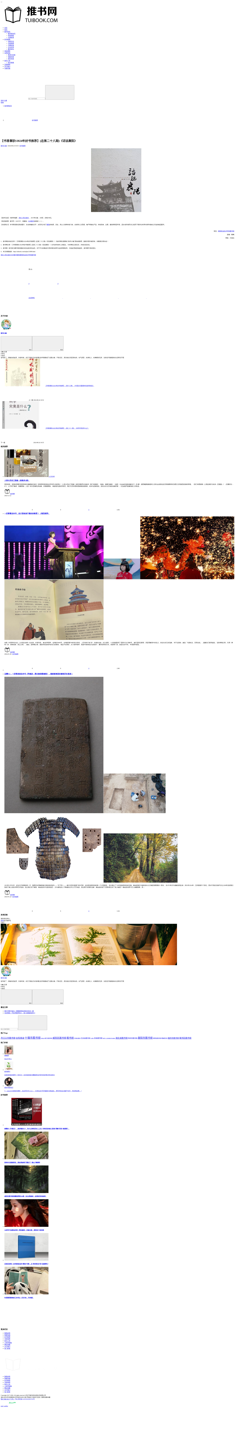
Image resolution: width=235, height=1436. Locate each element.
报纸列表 (11, 57)
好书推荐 (7, 39)
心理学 (92, 1038)
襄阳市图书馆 (145, 1037)
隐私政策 (7, 1333)
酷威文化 (165, 1038)
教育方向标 (11, 55)
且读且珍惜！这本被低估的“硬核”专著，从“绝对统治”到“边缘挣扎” (26, 1264)
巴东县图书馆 (85, 1038)
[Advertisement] (38, 130)
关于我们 (7, 66)
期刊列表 (11, 58)
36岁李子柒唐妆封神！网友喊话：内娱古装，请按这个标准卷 (24, 1230)
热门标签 (7, 1348)
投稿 (2, 102)
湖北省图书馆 (122, 1038)
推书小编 (4, 146)
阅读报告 (11, 35)
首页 (5, 28)
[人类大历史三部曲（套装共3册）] (26, 476)
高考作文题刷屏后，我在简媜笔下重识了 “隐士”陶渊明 (22, 1162)
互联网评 (7, 64)
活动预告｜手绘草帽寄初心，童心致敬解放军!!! (19, 1013)
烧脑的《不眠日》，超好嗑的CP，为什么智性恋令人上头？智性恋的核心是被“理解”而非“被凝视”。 (37, 1128)
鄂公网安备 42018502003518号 (25, 1399)
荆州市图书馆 (132, 1038)
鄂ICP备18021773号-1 (8, 1399)
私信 (61, 349)
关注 (30, 349)
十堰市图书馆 (33, 1037)
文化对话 (11, 47)
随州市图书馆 (173, 1038)
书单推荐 (11, 43)
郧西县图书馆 (157, 1038)
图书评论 (11, 49)
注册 (5, 100)
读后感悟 (7, 51)
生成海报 (31, 298)
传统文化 (11, 41)
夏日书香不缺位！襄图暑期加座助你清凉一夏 (19, 1011)
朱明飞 (104, 1038)
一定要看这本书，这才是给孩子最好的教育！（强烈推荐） (27, 513)
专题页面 (7, 68)
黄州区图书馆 (185, 1038)
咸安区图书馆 (59, 1038)
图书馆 (70, 1038)
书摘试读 (11, 45)
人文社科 (52, 476)
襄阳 (48, 224)
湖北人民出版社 (24, 218)
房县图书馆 (98, 1038)
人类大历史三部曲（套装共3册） (17, 480)
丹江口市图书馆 (8, 1038)
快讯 (5, 30)
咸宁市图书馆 (48, 1038)
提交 (2, 922)
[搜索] (59, 92)
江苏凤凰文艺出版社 (110, 1038)
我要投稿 (7, 1335)
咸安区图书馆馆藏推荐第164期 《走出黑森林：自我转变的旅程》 (25, 1196)
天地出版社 (77, 1038)
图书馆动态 (11, 33)
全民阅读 (7, 53)
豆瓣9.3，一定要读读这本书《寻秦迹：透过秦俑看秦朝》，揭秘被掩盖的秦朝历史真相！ (38, 674)
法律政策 (11, 37)
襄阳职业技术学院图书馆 (226, 231)
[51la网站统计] (12, 1403)
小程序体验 (8, 1342)
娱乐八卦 (7, 60)
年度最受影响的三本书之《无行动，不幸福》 (19, 1297)
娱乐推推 (11, 62)
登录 (2, 100)
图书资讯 (7, 31)
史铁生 (42, 1038)
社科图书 (31, 221)
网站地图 (7, 1344)
